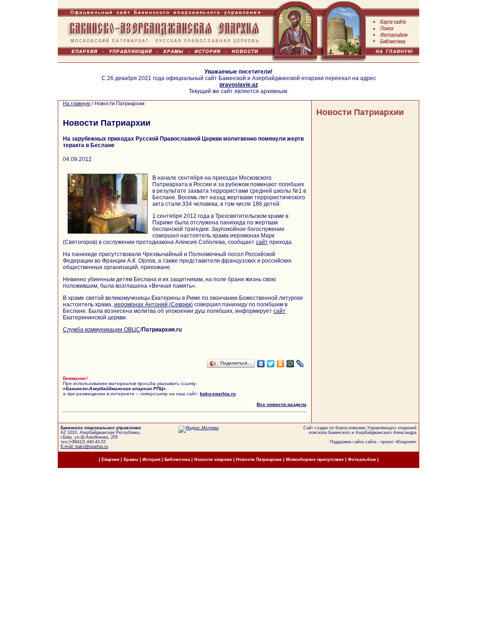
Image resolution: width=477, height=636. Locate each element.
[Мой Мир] (290, 364)
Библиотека (177, 459)
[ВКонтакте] (261, 364)
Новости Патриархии (360, 112)
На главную (76, 103)
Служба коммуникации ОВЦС (101, 329)
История (151, 459)
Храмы (130, 459)
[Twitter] (271, 364)
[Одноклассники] (281, 364)
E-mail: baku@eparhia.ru (84, 446)
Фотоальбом (362, 459)
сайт (262, 242)
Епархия (405, 442)
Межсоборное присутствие (315, 459)
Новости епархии (213, 459)
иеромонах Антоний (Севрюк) (153, 304)
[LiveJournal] (300, 364)
